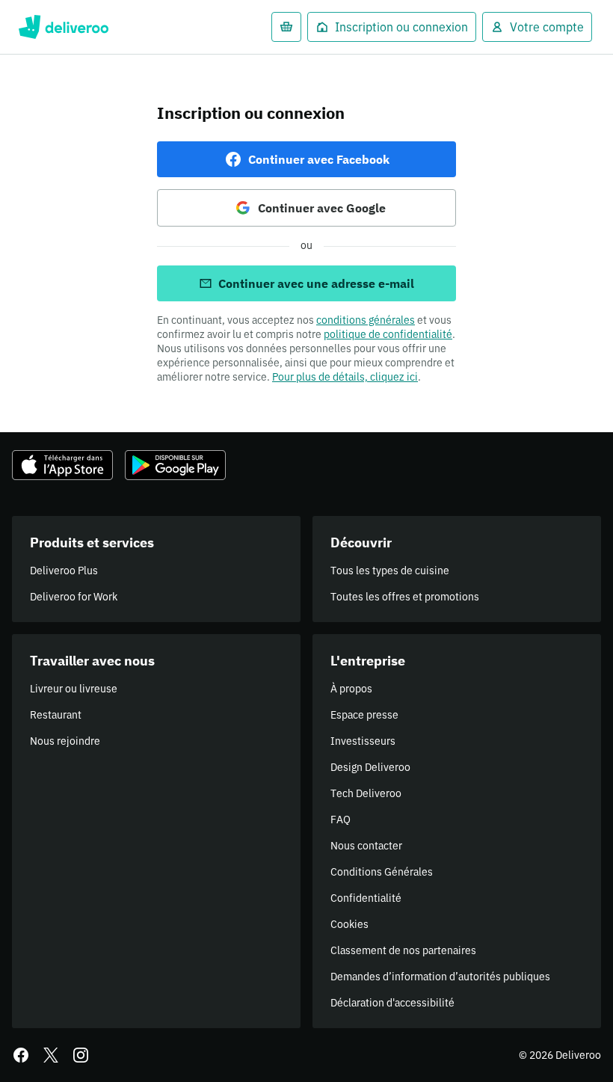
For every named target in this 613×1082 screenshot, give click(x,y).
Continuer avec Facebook (318, 159)
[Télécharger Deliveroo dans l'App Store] (62, 465)
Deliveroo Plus (64, 570)
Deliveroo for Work (73, 596)
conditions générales (365, 320)
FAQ (340, 819)
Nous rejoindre (65, 741)
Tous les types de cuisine (389, 570)
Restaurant (55, 715)
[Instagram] (81, 1055)
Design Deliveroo (370, 767)
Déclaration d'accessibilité (392, 1002)
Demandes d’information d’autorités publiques (440, 976)
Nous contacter (366, 845)
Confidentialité (365, 898)
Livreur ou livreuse (73, 688)
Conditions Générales (381, 872)
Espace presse (364, 715)
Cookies (349, 924)
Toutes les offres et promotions (404, 596)
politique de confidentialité (388, 334)
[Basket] (286, 27)
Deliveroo (63, 27)
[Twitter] (51, 1055)
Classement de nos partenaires (403, 950)
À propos (351, 688)
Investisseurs (362, 741)
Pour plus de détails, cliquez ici (345, 377)
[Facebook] (21, 1055)
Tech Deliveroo (365, 793)
